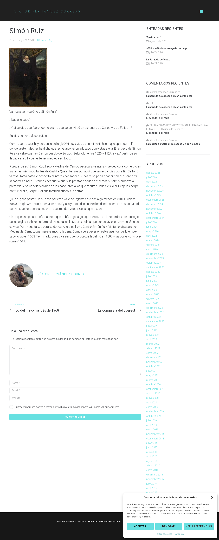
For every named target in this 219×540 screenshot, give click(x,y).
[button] (212, 497)
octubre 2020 (153, 384)
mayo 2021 (152, 375)
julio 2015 (151, 483)
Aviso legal (180, 534)
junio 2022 (152, 330)
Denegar (168, 526)
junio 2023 (152, 280)
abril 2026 (151, 181)
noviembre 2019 (155, 411)
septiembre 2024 (155, 217)
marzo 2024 (152, 240)
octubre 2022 (153, 316)
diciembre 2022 (154, 307)
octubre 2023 (153, 262)
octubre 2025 (153, 195)
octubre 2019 (153, 416)
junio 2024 (152, 226)
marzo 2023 (152, 294)
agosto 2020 (153, 393)
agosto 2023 (153, 271)
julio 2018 (151, 443)
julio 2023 (151, 276)
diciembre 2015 (154, 474)
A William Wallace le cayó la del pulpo (167, 48)
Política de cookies (164, 534)
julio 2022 (151, 326)
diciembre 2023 (154, 254)
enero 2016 (152, 470)
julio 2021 (151, 371)
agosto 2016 (153, 461)
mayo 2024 (152, 231)
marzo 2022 (152, 343)
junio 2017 (152, 447)
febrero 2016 (153, 465)
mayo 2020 (152, 398)
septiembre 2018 (155, 438)
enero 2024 (152, 249)
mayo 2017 (152, 452)
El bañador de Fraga (157, 118)
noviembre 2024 (155, 208)
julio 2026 (151, 177)
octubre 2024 (153, 213)
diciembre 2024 (154, 204)
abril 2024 (151, 235)
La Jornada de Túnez (158, 59)
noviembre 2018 (155, 434)
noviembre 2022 (155, 312)
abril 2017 (151, 456)
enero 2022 (152, 353)
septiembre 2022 (155, 321)
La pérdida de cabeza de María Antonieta (169, 96)
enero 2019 (152, 429)
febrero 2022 (153, 348)
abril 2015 (151, 488)
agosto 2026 (153, 172)
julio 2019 (151, 420)
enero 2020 (152, 407)
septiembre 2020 (155, 389)
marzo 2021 (152, 380)
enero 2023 (152, 303)
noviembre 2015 (155, 479)
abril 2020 (151, 402)
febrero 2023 (153, 299)
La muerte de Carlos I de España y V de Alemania (173, 144)
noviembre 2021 (155, 362)
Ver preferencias (199, 526)
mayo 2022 (152, 335)
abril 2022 (151, 339)
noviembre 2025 (155, 190)
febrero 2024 (153, 244)
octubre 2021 (153, 366)
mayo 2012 (152, 492)
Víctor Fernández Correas (62, 274)
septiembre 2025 (155, 199)
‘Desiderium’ (153, 37)
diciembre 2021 (154, 357)
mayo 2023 (152, 285)
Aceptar (140, 526)
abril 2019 (151, 425)
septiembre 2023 (155, 267)
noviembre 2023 (155, 258)
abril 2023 (151, 290)
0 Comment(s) (44, 40)
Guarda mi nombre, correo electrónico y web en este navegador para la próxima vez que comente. (67, 407)
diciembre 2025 (154, 186)
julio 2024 (151, 222)
